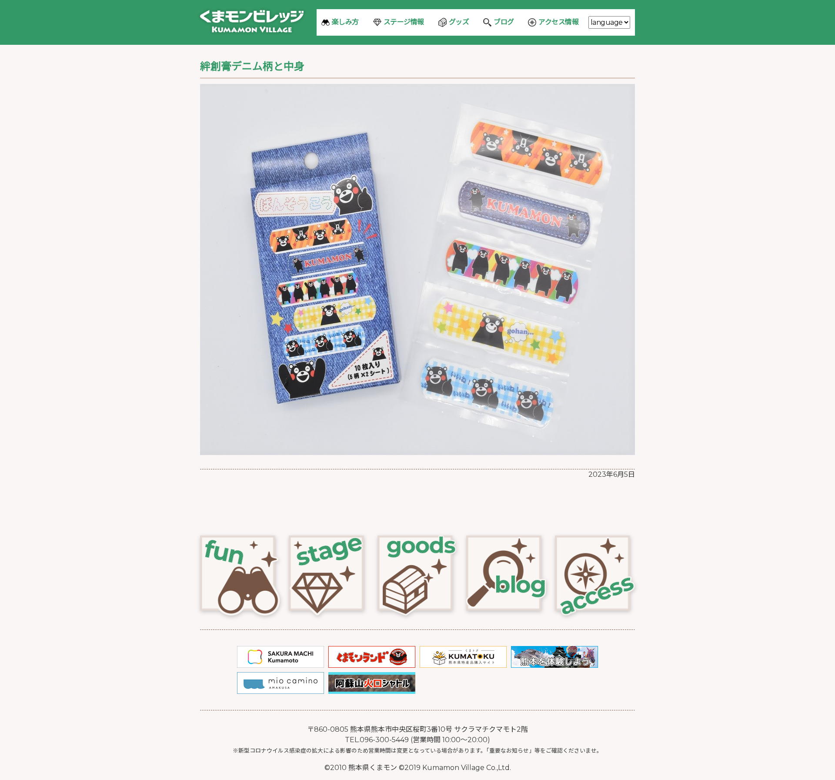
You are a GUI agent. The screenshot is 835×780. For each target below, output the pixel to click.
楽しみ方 (345, 22)
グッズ (459, 22)
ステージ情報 (404, 22)
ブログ (504, 22)
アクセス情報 (558, 22)
